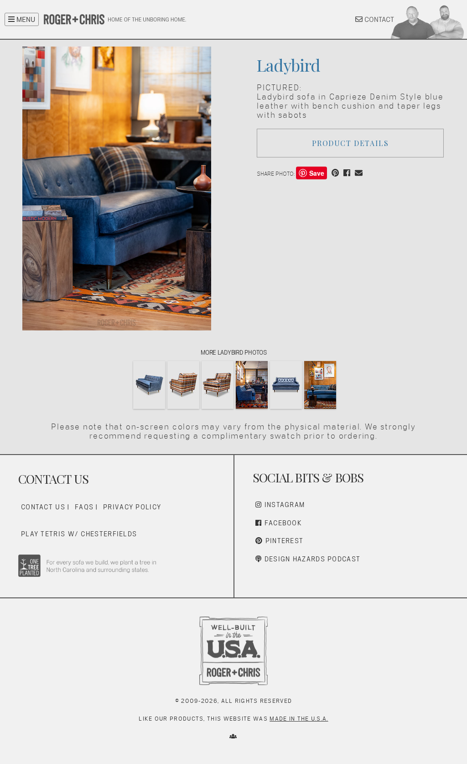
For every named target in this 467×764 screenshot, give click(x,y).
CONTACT (378, 19)
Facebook (282, 523)
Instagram (283, 504)
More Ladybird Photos (234, 352)
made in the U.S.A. (299, 718)
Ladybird (288, 65)
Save (316, 173)
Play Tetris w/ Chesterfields (79, 534)
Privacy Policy (132, 507)
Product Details (350, 143)
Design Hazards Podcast (311, 559)
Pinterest (283, 540)
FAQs (84, 507)
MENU (25, 19)
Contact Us (43, 507)
